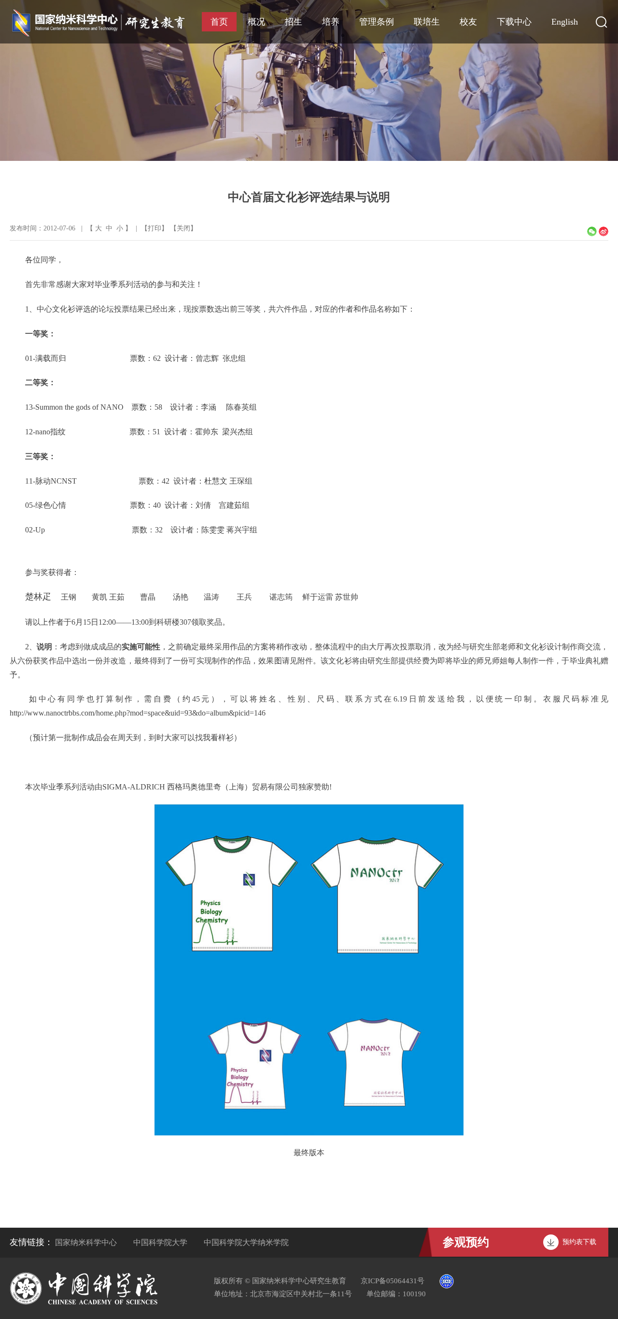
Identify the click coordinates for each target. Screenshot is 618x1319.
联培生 (427, 22)
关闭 (183, 228)
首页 (219, 22)
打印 (154, 228)
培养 (330, 22)
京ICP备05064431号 (392, 1281)
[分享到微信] (592, 231)
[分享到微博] (603, 231)
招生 (293, 22)
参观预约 (466, 1242)
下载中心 (514, 22)
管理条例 (376, 22)
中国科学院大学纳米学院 (246, 1242)
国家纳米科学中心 (86, 1242)
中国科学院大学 (160, 1242)
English (564, 22)
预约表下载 (579, 1242)
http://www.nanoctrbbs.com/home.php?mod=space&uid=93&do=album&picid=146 (138, 713)
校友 (468, 22)
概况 (256, 22)
